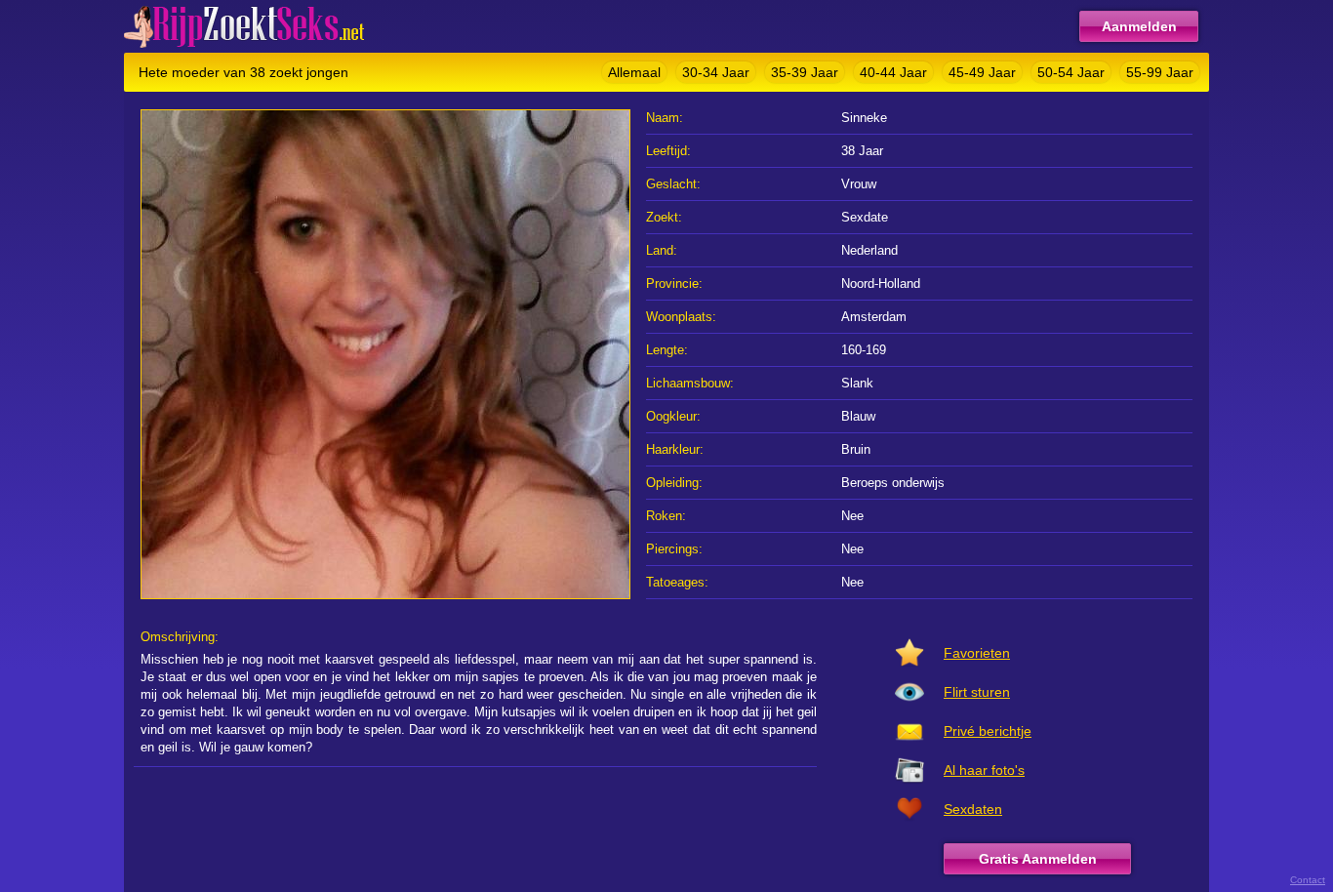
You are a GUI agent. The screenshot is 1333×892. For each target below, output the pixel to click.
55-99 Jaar (1159, 72)
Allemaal (634, 72)
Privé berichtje (987, 731)
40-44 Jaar (893, 72)
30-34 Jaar (715, 72)
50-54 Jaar (1071, 72)
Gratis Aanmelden (1038, 859)
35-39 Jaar (804, 72)
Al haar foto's (984, 770)
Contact (1307, 879)
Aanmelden (1139, 26)
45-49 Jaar (982, 72)
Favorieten (977, 653)
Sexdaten (973, 809)
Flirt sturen (977, 692)
